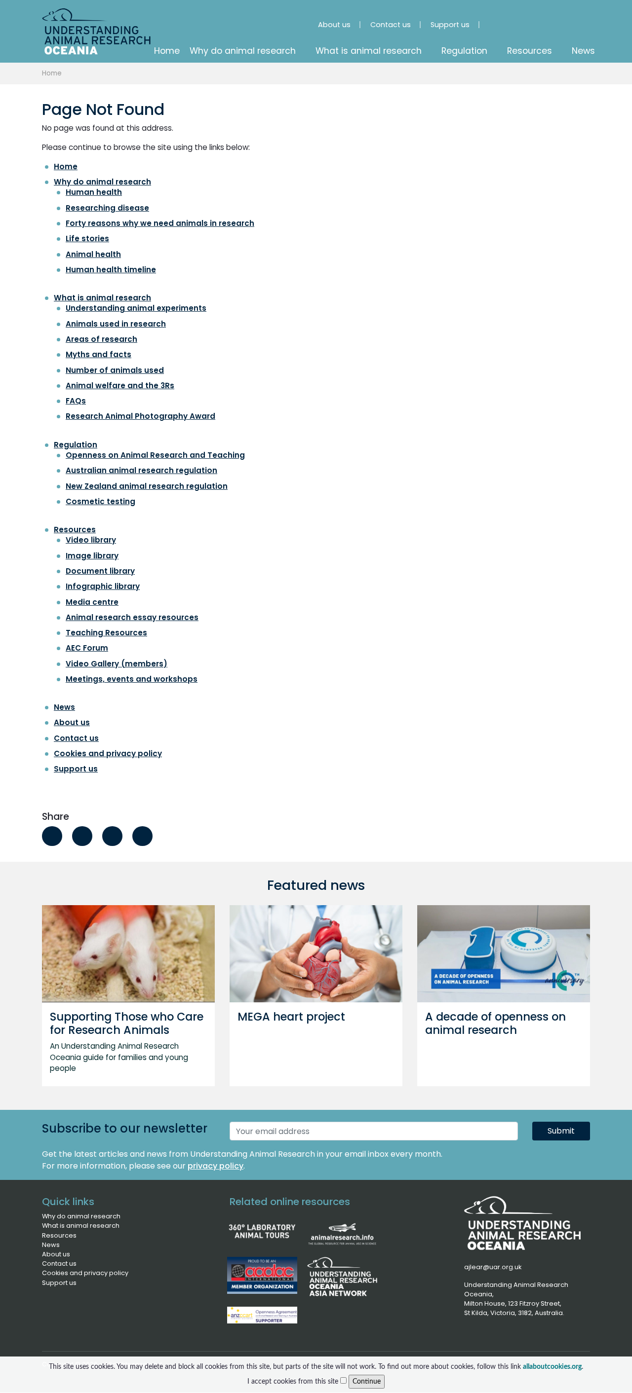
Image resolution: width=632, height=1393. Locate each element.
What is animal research (102, 298)
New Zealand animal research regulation (147, 486)
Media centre (92, 602)
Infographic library (103, 586)
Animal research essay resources (132, 617)
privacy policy (215, 1166)
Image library (92, 555)
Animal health (93, 254)
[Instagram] (502, 20)
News (64, 707)
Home (52, 73)
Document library (100, 571)
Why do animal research (102, 182)
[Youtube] (557, 20)
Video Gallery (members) (116, 664)
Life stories (87, 238)
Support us (76, 769)
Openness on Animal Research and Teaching (155, 455)
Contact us (76, 738)
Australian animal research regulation (141, 470)
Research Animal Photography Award (140, 416)
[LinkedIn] (530, 20)
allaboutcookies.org (552, 1366)
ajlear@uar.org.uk (492, 1267)
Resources (75, 529)
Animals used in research (116, 324)
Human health (94, 192)
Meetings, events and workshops (132, 679)
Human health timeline (111, 269)
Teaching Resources (106, 632)
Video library (91, 540)
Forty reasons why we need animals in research (160, 223)
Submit (561, 1130)
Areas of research (101, 339)
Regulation (75, 445)
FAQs (76, 401)
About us (72, 722)
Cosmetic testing (100, 501)
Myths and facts (98, 354)
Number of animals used (115, 370)
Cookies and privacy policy (108, 753)
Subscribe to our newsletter (124, 1129)
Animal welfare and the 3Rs (120, 385)
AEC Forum (87, 648)
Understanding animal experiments (136, 308)
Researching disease (107, 208)
